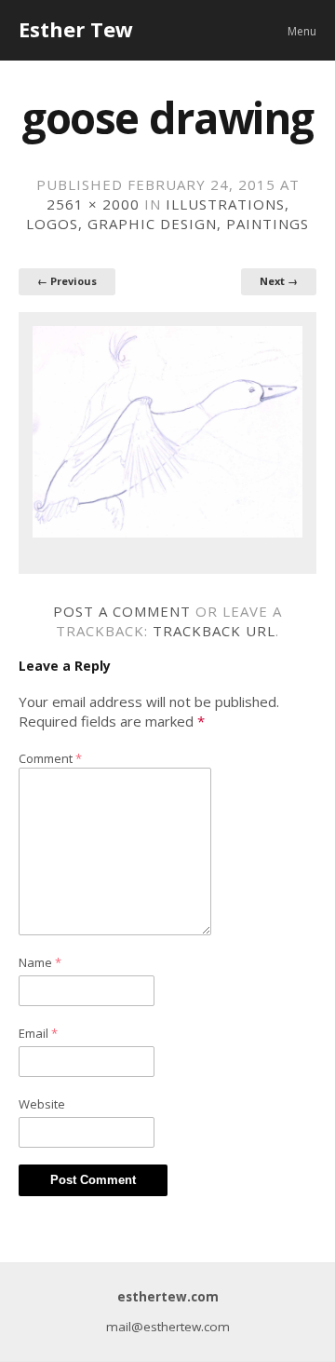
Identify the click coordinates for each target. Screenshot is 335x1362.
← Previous (67, 281)
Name (40, 962)
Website (42, 1104)
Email (38, 1033)
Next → (279, 281)
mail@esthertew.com (168, 1326)
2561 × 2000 (93, 204)
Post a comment (122, 611)
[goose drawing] (167, 431)
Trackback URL (214, 630)
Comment (50, 758)
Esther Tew (76, 29)
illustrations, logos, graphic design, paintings (167, 214)
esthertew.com (168, 1296)
